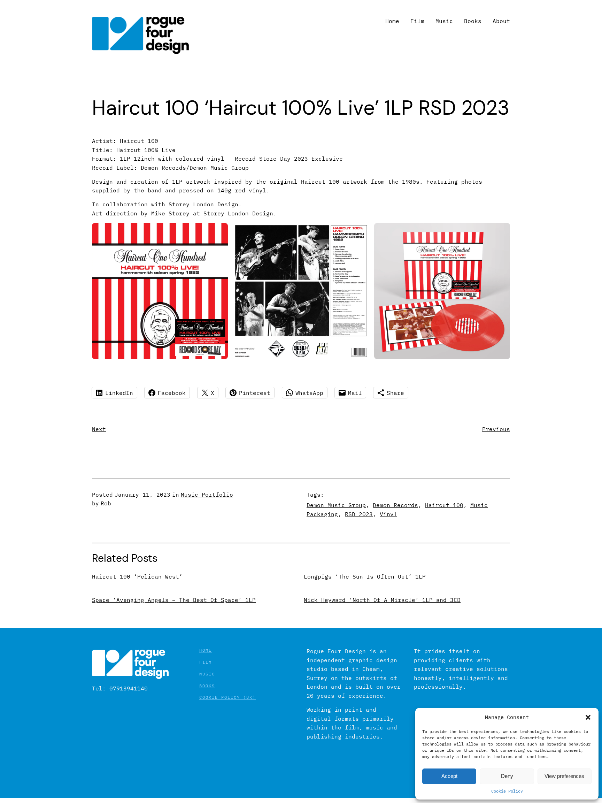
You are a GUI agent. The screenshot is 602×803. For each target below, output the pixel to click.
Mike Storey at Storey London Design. (214, 213)
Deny (507, 776)
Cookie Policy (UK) (227, 697)
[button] (588, 717)
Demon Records (395, 505)
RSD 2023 (359, 514)
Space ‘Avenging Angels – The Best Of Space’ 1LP (174, 600)
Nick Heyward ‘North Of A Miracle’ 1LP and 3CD (382, 600)
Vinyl (388, 514)
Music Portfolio (207, 494)
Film (205, 662)
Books (207, 685)
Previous (496, 429)
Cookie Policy (507, 791)
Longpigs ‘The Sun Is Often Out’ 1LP (365, 576)
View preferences (564, 776)
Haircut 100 (444, 505)
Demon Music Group (336, 505)
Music (207, 673)
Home (205, 650)
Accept (449, 776)
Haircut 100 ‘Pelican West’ (137, 576)
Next (99, 429)
